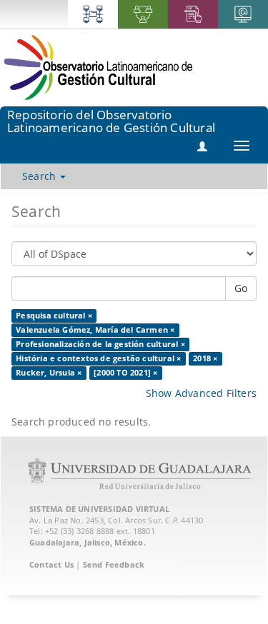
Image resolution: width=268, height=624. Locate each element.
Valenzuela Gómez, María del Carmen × (95, 330)
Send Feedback (114, 564)
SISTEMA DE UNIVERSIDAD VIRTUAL (99, 508)
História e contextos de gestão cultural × (98, 358)
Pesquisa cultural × (54, 316)
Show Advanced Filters (201, 393)
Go (240, 288)
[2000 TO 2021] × (125, 373)
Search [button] (40, 176)
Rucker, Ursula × (48, 373)
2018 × (205, 358)
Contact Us (51, 564)
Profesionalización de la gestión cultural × (100, 344)
